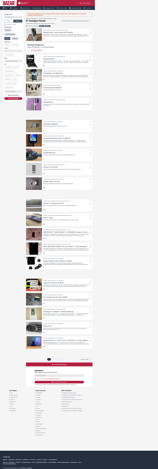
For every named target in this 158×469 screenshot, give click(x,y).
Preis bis (6, 48)
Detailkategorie (8, 27)
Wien (11, 393)
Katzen (38, 408)
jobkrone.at (26, 459)
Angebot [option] (8, 44)
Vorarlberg (12, 408)
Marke (5, 58)
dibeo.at (6, 459)
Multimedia (39, 417)
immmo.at (33, 459)
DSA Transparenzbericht (64, 462)
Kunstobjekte (39, 424)
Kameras (38, 430)
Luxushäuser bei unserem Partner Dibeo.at (74, 399)
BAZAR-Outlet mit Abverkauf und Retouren (74, 395)
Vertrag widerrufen (26, 462)
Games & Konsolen (10, 34)
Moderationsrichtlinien (41, 462)
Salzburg (12, 399)
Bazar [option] (9, 21)
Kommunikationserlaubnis (52, 378)
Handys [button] (47, 26)
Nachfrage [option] (15, 44)
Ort (5, 64)
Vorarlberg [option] (8, 83)
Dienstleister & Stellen (76, 8)
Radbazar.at (70, 406)
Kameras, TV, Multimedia (33, 47)
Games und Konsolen (41, 428)
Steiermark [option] (8, 79)
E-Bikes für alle (71, 404)
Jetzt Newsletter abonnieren (60, 382)
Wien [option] (15, 83)
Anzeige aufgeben (37, 50)
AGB (34, 462)
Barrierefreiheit (53, 462)
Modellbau (38, 404)
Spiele (37, 419)
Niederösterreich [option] (10, 71)
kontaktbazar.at (53, 459)
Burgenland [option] (8, 67)
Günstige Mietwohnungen (73, 397)
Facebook (24, 468)
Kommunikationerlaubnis (9, 463)
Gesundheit (39, 413)
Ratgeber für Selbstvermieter (74, 393)
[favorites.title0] (77, 3)
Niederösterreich (14, 395)
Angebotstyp (7, 42)
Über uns (5, 462)
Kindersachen (38, 8)
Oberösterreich (13, 397)
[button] (23, 3)
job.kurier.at (19, 459)
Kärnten (12, 404)
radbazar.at (12, 459)
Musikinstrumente (40, 433)
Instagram (29, 468)
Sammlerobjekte (40, 410)
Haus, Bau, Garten (62, 8)
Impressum (12, 462)
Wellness (38, 395)
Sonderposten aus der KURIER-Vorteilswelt (74, 410)
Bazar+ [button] (41, 26)
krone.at (46, 459)
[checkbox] (13, 24)
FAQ (80, 462)
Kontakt (18, 462)
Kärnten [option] (16, 67)
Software (15, 38)
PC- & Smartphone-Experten (47, 47)
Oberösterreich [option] (9, 75)
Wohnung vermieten (72, 401)
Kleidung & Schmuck (50, 8)
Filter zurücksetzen (14, 95)
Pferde (38, 421)
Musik (37, 401)
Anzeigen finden (8, 14)
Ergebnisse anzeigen (13, 98)
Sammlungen (39, 435)
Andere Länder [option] (9, 87)
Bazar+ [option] (17, 21)
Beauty (38, 426)
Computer (8, 30)
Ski (37, 406)
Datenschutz (74, 462)
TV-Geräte (38, 399)
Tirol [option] (15, 79)
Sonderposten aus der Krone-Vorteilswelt (74, 408)
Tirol (11, 406)
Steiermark (12, 401)
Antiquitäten (39, 393)
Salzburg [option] (18, 75)
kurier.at (40, 459)
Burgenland (13, 410)
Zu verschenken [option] (9, 55)
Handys (7, 38)
